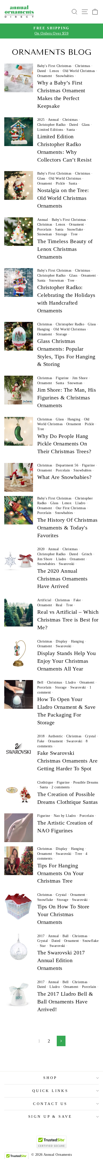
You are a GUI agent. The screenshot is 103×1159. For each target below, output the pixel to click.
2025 (41, 120)
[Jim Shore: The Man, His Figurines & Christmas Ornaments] (18, 390)
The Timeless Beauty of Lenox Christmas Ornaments (65, 249)
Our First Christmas (71, 508)
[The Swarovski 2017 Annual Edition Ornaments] (18, 948)
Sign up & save (50, 1116)
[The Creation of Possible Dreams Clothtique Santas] (18, 794)
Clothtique (45, 782)
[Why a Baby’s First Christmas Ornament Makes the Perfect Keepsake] (18, 78)
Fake (77, 600)
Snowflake (75, 229)
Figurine (62, 378)
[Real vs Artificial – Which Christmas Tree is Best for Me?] (18, 612)
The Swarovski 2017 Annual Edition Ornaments (61, 960)
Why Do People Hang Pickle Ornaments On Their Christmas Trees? (64, 444)
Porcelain (44, 229)
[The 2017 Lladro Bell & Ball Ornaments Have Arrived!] (18, 994)
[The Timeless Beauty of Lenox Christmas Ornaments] (18, 231)
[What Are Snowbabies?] (18, 477)
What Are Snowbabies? (64, 477)
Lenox (54, 71)
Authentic (55, 736)
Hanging (43, 329)
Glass (86, 125)
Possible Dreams (85, 782)
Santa (70, 130)
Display (61, 641)
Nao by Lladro (65, 816)
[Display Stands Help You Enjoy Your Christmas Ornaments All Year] (18, 653)
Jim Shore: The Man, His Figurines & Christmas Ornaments (66, 397)
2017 (41, 936)
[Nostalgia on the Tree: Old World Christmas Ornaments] (18, 185)
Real (59, 605)
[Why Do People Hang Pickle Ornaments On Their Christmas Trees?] (18, 431)
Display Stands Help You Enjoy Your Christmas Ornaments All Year (66, 661)
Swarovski (66, 564)
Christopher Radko (51, 125)
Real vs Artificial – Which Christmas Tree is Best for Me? (68, 620)
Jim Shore (80, 378)
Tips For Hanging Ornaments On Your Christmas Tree (60, 873)
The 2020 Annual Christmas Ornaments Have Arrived (62, 579)
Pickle (60, 183)
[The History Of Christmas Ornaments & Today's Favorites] (18, 510)
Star (43, 946)
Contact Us (50, 1104)
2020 (41, 549)
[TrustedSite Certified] (51, 1142)
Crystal (90, 736)
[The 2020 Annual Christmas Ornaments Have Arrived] (18, 561)
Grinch (87, 554)
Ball (65, 936)
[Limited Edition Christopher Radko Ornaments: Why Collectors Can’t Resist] (18, 131)
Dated (41, 71)
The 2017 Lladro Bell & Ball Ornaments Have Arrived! (65, 1001)
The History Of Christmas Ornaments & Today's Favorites (67, 527)
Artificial (44, 600)
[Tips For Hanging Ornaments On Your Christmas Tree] (18, 860)
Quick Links (50, 1091)
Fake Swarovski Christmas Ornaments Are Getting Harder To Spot (67, 761)
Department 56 (67, 465)
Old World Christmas (79, 71)
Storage (61, 234)
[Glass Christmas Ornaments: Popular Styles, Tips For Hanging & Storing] (18, 336)
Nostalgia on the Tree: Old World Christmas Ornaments (63, 198)
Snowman (44, 234)
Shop (50, 1078)
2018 (41, 736)
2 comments (60, 787)
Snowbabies (65, 76)
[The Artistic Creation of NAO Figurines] (18, 827)
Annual (53, 120)
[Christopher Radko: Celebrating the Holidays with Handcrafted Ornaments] (18, 282)
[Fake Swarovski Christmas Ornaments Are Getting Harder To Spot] (18, 748)
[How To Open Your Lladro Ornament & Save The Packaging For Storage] (18, 694)
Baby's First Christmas (54, 66)
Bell (40, 682)
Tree (74, 234)
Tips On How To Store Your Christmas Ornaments (63, 914)
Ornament (44, 76)
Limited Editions (50, 130)
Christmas (82, 66)
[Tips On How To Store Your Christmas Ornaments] (18, 906)
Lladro (80, 503)
